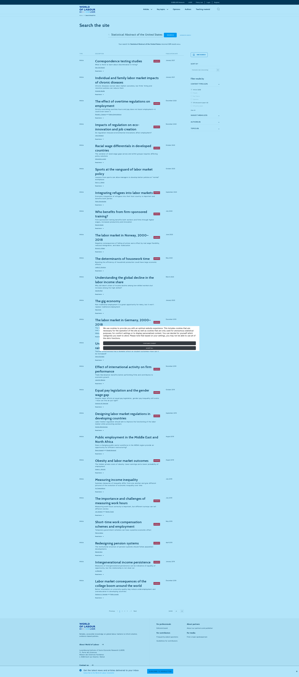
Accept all (149, 348)
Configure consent (149, 343)
